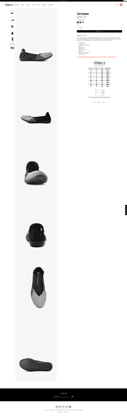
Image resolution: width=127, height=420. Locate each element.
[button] (125, 0)
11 (91, 27)
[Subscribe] (72, 396)
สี (81, 19)
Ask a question (83, 35)
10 (88, 27)
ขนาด (78, 25)
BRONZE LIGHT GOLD (83, 22)
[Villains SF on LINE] (57, 406)
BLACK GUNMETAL (78, 22)
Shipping (78, 17)
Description (79, 35)
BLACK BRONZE (80, 22)
